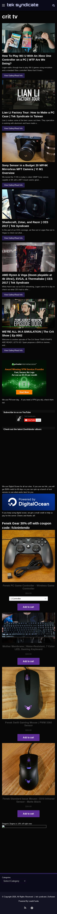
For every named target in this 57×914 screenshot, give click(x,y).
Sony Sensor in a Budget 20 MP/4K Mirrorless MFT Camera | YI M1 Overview (25, 169)
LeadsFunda (34, 901)
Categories (6, 877)
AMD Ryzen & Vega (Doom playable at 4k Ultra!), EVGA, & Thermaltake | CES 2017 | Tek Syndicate (27, 278)
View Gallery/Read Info (13, 76)
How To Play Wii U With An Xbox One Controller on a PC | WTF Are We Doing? (26, 59)
